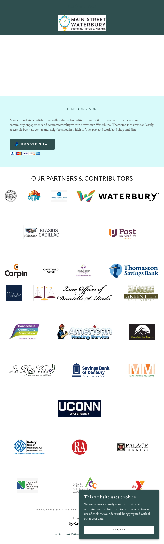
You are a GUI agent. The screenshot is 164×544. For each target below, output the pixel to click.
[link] (82, 23)
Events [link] (56, 534)
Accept (119, 529)
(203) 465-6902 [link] (82, 6)
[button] (16, 23)
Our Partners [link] (73, 534)
